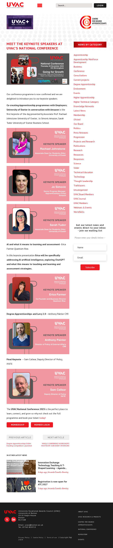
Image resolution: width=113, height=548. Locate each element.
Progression (79, 137)
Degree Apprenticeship (84, 84)
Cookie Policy (38, 537)
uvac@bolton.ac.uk (34, 525)
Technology (79, 176)
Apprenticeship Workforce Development (86, 61)
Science (77, 163)
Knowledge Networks (84, 106)
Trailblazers (79, 185)
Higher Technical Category (86, 102)
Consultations (80, 75)
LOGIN (100, 5)
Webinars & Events (83, 207)
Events (77, 93)
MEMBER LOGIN (42, 425)
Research (78, 150)
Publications (79, 146)
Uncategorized (80, 190)
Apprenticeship (81, 55)
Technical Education (83, 172)
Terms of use (52, 537)
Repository (82, 534)
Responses (79, 159)
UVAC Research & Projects (89, 517)
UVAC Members (81, 203)
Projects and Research (84, 141)
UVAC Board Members (84, 194)
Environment (79, 88)
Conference (79, 71)
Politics (77, 128)
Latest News (80, 110)
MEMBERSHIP (17, 425)
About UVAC (83, 512)
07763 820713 (29, 527)
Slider (76, 168)
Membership (79, 115)
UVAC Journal (80, 198)
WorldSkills (79, 212)
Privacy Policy (24, 537)
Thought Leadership (83, 181)
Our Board (78, 124)
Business (78, 66)
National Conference (87, 529)
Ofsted (77, 119)
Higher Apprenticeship (84, 97)
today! (42, 417)
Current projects (81, 79)
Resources (78, 154)
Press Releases (81, 132)
